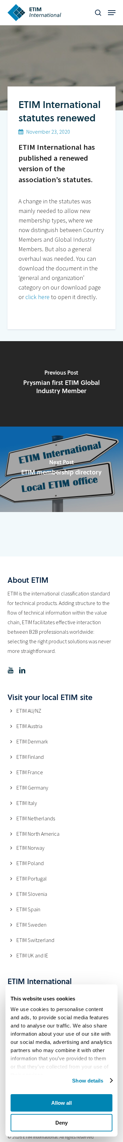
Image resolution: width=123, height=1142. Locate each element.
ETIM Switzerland (35, 940)
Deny (61, 1123)
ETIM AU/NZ (28, 710)
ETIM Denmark (32, 741)
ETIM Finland (30, 756)
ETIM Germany (32, 787)
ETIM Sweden (31, 924)
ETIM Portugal (31, 878)
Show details (87, 1081)
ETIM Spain (28, 909)
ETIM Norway (30, 847)
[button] (111, 12)
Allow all (61, 1103)
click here (37, 297)
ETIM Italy (26, 803)
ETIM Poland (30, 863)
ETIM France (29, 772)
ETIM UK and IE (32, 955)
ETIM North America (37, 833)
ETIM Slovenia (31, 893)
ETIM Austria (29, 726)
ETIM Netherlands (35, 818)
